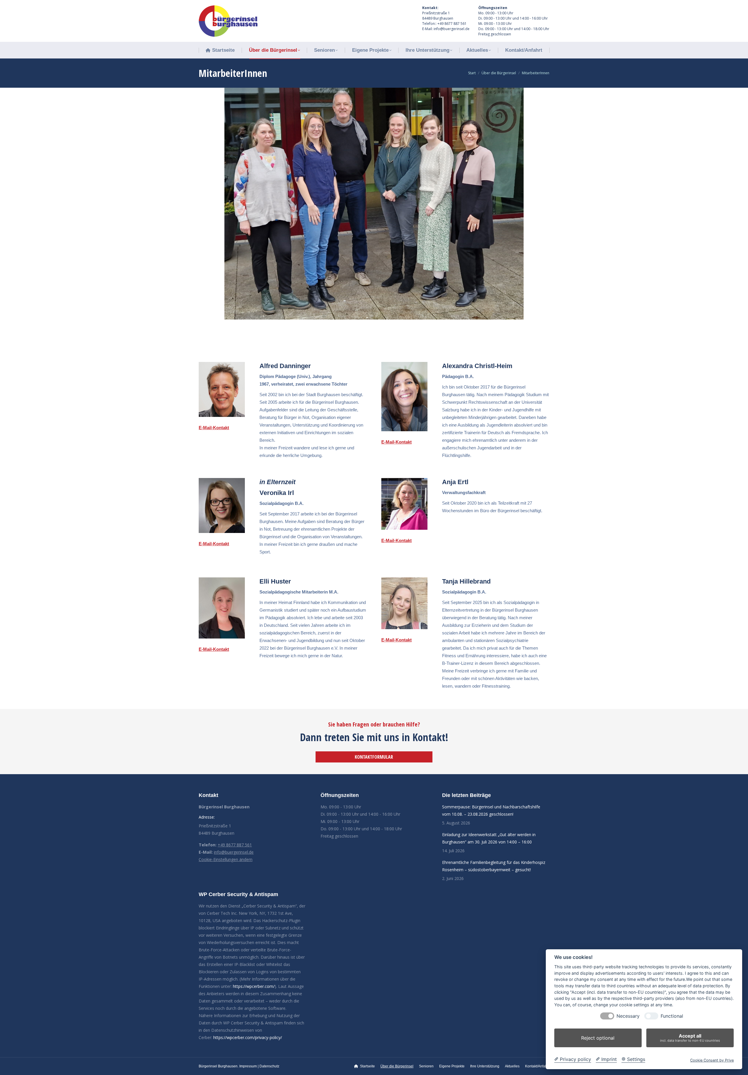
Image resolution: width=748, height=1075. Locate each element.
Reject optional (597, 1038)
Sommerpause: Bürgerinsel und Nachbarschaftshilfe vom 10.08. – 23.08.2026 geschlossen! (491, 810)
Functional (672, 1016)
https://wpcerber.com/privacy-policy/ (247, 1037)
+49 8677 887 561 (235, 845)
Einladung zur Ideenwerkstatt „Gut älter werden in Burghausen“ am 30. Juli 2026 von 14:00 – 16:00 (489, 838)
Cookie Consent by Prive (712, 1060)
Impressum (248, 1066)
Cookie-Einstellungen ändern (225, 859)
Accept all (690, 1038)
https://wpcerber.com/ (254, 986)
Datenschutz (269, 1066)
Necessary (628, 1016)
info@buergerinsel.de (234, 852)
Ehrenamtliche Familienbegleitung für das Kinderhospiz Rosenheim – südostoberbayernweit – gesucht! (493, 866)
